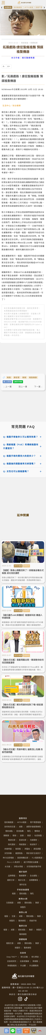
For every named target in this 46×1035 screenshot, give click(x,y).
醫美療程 (22, 921)
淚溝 (22, 835)
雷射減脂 (9, 831)
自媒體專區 (33, 880)
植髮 (9, 377)
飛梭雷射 (22, 844)
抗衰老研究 (11, 961)
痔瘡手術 (33, 921)
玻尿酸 (18, 849)
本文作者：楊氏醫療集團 (23, 58)
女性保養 (8, 853)
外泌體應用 (33, 966)
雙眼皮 (37, 831)
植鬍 (24, 377)
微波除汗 (33, 844)
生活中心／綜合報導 (11, 106)
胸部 (37, 903)
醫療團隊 (22, 876)
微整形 (23, 907)
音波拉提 (22, 840)
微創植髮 (24, 43)
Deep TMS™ (12, 957)
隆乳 (29, 831)
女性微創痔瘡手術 (34, 866)
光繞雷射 (33, 840)
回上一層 (23, 387)
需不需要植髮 (35, 822)
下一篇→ (38, 387)
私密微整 (38, 835)
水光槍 (7, 866)
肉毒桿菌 (8, 849)
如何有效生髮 (9, 827)
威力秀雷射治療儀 (31, 862)
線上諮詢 (7, 382)
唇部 (29, 835)
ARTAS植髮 (28, 7)
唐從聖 (17, 377)
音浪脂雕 (20, 831)
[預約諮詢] (6, 1030)
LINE (14, 1028)
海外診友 (23, 884)
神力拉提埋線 (8, 858)
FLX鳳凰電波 (37, 858)
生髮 (13, 916)
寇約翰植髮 (18, 7)
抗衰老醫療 (24, 961)
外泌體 (23, 966)
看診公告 (21, 880)
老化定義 (24, 957)
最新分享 (10, 880)
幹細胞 (35, 961)
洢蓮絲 (27, 849)
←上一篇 (7, 387)
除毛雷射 (11, 844)
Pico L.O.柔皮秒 (13, 862)
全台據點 (33, 876)
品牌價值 (11, 876)
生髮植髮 (9, 903)
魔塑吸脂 (19, 853)
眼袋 (14, 835)
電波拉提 (11, 840)
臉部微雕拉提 (22, 858)
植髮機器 (33, 377)
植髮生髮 (9, 943)
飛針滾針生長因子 (33, 853)
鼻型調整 (37, 849)
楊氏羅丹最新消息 (23, 1)
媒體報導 (8, 7)
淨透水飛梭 (18, 866)
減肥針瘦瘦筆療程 (33, 827)
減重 (21, 827)
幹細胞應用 (12, 966)
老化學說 (35, 957)
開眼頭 (6, 835)
